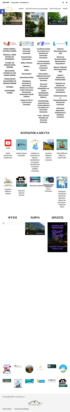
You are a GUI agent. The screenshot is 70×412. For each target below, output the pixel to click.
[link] (2, 11)
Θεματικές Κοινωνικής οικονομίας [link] (27, 51)
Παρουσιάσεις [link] (27, 74)
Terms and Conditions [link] (22, 409)
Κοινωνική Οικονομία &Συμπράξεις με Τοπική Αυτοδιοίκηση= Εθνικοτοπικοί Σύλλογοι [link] (43, 90)
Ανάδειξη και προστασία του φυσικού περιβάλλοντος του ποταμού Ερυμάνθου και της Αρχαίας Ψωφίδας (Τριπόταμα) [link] (35, 162)
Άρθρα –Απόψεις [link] (26, 63)
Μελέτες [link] (27, 66)
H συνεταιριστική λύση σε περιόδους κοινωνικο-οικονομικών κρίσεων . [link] (43, 65)
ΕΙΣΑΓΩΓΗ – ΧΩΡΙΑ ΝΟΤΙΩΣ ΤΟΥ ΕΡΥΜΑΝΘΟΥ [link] (9, 57)
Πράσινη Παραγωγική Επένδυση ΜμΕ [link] (60, 77)
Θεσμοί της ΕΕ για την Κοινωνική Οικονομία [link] (26, 102)
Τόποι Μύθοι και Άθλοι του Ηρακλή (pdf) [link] (62, 155)
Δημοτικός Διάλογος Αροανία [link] (21, 193)
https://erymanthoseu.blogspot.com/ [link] (41, 185)
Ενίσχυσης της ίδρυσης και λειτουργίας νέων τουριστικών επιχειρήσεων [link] (60, 87)
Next (20, 18)
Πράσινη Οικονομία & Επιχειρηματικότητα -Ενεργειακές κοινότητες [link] (60, 100)
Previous (5, 18)
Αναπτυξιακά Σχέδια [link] (26, 77)
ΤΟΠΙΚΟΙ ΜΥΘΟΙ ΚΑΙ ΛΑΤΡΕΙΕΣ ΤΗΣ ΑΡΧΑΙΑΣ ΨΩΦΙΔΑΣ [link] (9, 81)
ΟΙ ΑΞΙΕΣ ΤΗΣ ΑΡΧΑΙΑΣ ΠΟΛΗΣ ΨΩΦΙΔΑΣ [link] (9, 65)
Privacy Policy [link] (7, 409)
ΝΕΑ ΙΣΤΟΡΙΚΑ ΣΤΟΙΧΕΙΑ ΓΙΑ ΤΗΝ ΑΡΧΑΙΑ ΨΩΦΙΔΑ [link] (9, 73)
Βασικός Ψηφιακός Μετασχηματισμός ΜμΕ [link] (60, 69)
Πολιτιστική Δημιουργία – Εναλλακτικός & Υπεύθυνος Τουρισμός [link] (60, 112)
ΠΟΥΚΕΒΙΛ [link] (9, 87)
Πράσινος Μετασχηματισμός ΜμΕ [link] (60, 51)
